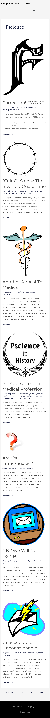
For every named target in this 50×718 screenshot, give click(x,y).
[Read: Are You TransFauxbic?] (13, 441)
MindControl (31, 191)
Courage (5, 292)
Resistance (30, 396)
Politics (23, 653)
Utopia (20, 193)
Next (43, 692)
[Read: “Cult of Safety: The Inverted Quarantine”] (19, 159)
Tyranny (14, 193)
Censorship (6, 394)
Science (36, 292)
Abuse (5, 468)
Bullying (5, 561)
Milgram (29, 561)
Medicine (20, 292)
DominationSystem (10, 191)
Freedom (22, 191)
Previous (8, 692)
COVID (13, 292)
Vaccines (6, 398)
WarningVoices (16, 398)
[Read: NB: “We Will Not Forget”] (23, 524)
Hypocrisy (30, 107)
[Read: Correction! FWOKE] (23, 67)
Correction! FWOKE (23, 102)
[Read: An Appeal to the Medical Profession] (25, 355)
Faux (14, 107)
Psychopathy (7, 110)
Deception (6, 107)
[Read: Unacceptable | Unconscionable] (23, 618)
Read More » (7, 134)
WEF (25, 193)
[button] (34, 9)
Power (40, 191)
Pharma (14, 396)
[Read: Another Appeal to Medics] (22, 251)
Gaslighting (20, 107)
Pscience (38, 107)
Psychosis (39, 653)
